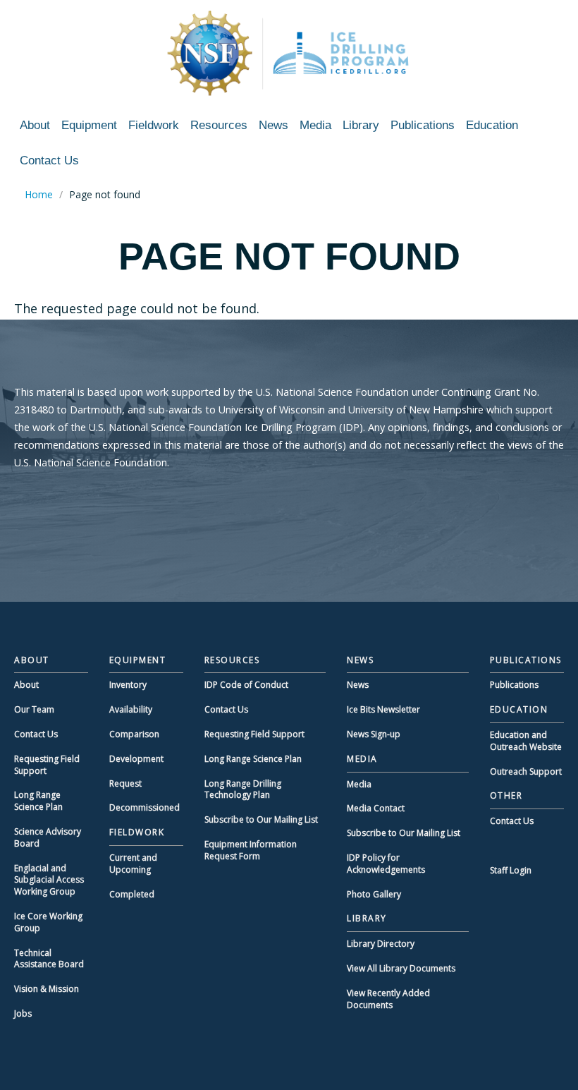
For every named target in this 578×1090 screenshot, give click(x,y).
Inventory (128, 685)
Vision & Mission (46, 989)
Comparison (134, 734)
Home (39, 194)
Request (125, 783)
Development (136, 759)
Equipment (89, 125)
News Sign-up (373, 734)
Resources (218, 125)
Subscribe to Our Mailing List (261, 819)
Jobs (23, 1013)
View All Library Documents (401, 968)
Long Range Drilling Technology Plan (242, 789)
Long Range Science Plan (38, 801)
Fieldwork (153, 125)
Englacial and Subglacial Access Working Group (49, 880)
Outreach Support (526, 771)
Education (492, 125)
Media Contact (376, 808)
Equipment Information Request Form (250, 850)
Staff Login (510, 870)
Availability (130, 709)
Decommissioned (144, 807)
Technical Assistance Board (49, 959)
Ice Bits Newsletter (383, 709)
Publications (423, 125)
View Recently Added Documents (388, 999)
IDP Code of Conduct (246, 685)
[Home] (289, 53)
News (273, 125)
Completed (131, 894)
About (35, 125)
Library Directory (380, 944)
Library (361, 125)
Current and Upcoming (133, 864)
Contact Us (49, 160)
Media (315, 125)
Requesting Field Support (47, 765)
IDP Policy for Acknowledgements (386, 864)
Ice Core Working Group (48, 922)
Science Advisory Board (47, 837)
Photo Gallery (374, 894)
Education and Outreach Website (526, 741)
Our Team (34, 709)
